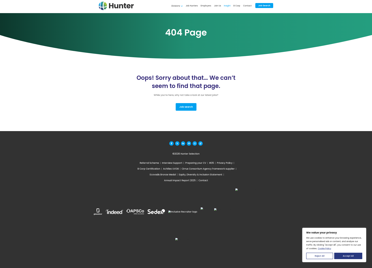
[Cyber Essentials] (186, 248)
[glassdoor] (98, 211)
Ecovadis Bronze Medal (163, 174)
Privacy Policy (225, 163)
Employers (206, 5)
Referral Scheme (149, 163)
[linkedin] (183, 143)
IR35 (211, 163)
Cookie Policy (324, 248)
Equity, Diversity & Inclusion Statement (200, 174)
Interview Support (172, 163)
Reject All (319, 255)
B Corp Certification (148, 168)
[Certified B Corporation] (249, 211)
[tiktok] (200, 143)
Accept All (348, 255)
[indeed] (114, 211)
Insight (227, 5)
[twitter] (177, 143)
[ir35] (204, 211)
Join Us (217, 5)
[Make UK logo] (223, 211)
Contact (247, 5)
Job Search (264, 5)
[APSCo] (135, 212)
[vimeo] (189, 143)
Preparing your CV (195, 163)
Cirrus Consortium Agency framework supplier (208, 168)
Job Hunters (192, 5)
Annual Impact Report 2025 (180, 180)
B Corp (237, 5)
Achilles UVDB (171, 168)
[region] (334, 245)
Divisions (175, 5)
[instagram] (195, 143)
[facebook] (171, 143)
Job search (186, 107)
